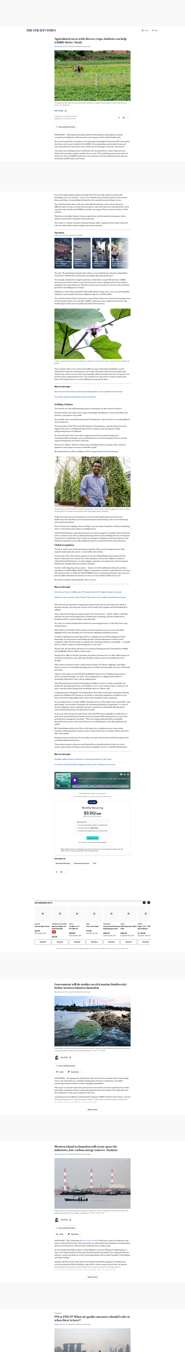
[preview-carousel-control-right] (127, 253)
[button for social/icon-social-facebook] (124, 118)
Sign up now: (58, 46)
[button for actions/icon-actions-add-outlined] (65, 111)
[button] (145, 30)
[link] (41, 30)
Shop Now (43, 942)
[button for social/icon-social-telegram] (119, 118)
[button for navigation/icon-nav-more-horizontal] (129, 118)
